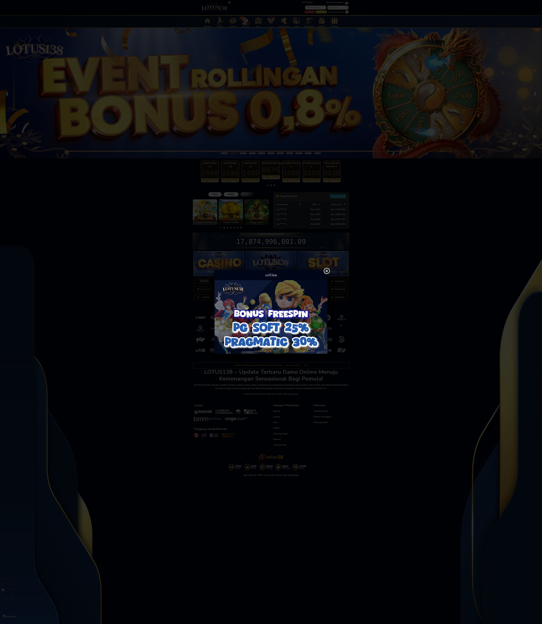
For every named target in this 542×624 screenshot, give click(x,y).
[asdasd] (271, 317)
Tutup (327, 271)
